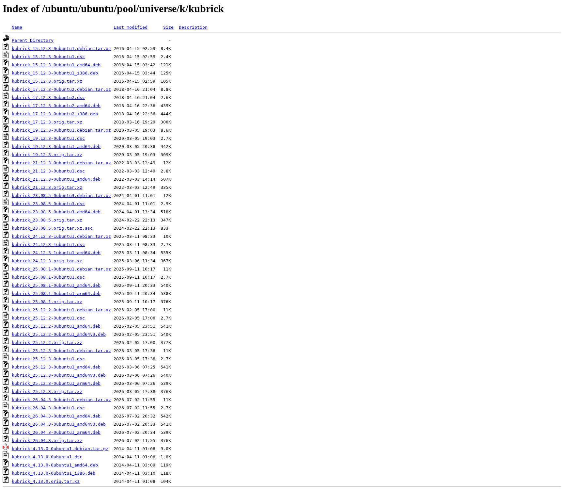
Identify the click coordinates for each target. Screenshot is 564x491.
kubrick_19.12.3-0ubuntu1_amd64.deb (56, 146)
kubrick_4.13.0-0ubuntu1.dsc (47, 456)
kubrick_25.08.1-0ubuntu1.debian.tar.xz (61, 269)
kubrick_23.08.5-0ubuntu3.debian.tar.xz (61, 195)
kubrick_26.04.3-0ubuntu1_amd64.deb (56, 416)
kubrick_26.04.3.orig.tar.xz (47, 440)
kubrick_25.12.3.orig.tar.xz (47, 391)
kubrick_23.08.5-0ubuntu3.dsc (48, 203)
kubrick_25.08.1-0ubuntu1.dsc (48, 277)
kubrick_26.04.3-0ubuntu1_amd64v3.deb (59, 424)
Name (17, 27)
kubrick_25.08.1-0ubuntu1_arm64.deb (56, 293)
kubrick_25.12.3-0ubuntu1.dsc (48, 358)
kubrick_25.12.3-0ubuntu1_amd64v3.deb (59, 375)
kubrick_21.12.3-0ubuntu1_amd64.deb (56, 179)
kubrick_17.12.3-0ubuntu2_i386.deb (55, 113)
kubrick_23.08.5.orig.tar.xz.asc (52, 228)
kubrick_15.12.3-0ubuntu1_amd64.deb (56, 64)
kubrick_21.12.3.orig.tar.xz (47, 187)
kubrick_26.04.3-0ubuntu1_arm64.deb (56, 432)
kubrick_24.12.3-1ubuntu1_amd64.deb (56, 252)
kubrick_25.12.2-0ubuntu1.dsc (48, 318)
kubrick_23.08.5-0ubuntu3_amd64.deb (56, 211)
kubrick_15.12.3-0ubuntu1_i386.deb (55, 73)
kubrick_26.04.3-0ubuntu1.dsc (48, 407)
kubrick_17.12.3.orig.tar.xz (47, 122)
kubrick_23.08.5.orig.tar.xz (47, 220)
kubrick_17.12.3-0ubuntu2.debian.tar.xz (61, 89)
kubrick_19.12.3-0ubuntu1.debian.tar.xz (61, 130)
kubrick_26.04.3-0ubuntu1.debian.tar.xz (61, 399)
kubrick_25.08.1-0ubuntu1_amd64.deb (56, 285)
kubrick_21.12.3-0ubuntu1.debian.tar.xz (61, 162)
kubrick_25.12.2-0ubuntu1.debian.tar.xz (61, 309)
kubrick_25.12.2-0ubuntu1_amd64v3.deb (59, 334)
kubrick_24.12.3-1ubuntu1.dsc (48, 244)
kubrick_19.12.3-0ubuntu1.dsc (48, 138)
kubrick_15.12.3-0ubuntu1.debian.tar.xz (61, 48)
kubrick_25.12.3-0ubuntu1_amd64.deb (56, 367)
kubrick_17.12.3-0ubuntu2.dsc (48, 97)
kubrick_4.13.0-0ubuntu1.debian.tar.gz (60, 448)
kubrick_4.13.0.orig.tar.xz (46, 481)
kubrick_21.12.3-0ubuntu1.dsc (48, 171)
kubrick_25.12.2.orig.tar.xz (47, 342)
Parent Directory (33, 40)
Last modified (131, 27)
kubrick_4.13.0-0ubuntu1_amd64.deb (55, 465)
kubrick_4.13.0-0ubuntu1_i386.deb (53, 473)
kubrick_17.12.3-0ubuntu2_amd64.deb (56, 105)
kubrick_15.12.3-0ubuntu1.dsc (48, 56)
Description (193, 27)
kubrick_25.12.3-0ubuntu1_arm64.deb (56, 383)
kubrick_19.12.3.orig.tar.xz (47, 154)
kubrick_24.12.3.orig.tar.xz (47, 260)
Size (168, 27)
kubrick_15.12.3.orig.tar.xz (47, 81)
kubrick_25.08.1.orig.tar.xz (47, 301)
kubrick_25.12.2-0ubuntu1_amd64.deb (56, 326)
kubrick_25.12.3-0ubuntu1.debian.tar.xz (61, 350)
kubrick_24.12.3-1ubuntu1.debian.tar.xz (61, 236)
